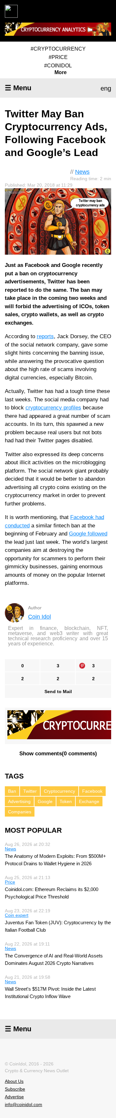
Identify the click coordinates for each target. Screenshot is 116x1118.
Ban (12, 791)
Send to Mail (58, 691)
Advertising (19, 801)
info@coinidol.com (23, 1104)
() (58, 753)
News (82, 172)
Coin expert (16, 915)
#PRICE (58, 57)
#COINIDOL (58, 65)
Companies (19, 811)
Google (45, 801)
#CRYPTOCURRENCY (58, 49)
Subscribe (15, 1089)
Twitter (30, 791)
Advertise (14, 1096)
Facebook (92, 791)
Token (66, 801)
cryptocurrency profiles (53, 408)
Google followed (88, 534)
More (60, 72)
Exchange (89, 801)
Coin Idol (39, 616)
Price (10, 882)
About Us (14, 1081)
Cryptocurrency (59, 791)
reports (45, 336)
